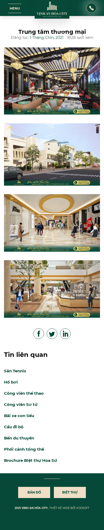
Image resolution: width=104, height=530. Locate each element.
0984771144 (91, 4)
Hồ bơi (11, 382)
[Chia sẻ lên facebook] (39, 334)
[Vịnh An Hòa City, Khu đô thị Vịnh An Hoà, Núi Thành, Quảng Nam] (52, 9)
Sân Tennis (15, 370)
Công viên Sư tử (21, 404)
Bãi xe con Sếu (19, 415)
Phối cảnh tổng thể (24, 449)
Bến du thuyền (19, 438)
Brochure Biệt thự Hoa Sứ (30, 460)
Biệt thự (70, 492)
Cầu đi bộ (13, 426)
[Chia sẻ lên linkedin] (65, 334)
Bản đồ (34, 492)
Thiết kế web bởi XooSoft (69, 508)
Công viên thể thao (24, 393)
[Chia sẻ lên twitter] (52, 334)
